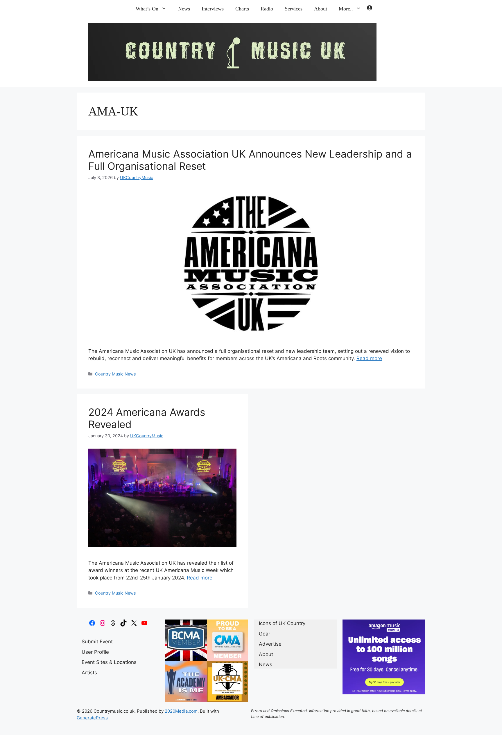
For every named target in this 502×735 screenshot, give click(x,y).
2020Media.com (181, 711)
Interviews (213, 9)
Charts (242, 9)
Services (293, 9)
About (320, 9)
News (184, 9)
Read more (369, 358)
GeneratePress (92, 717)
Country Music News (115, 373)
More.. (346, 9)
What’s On (147, 9)
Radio (267, 9)
